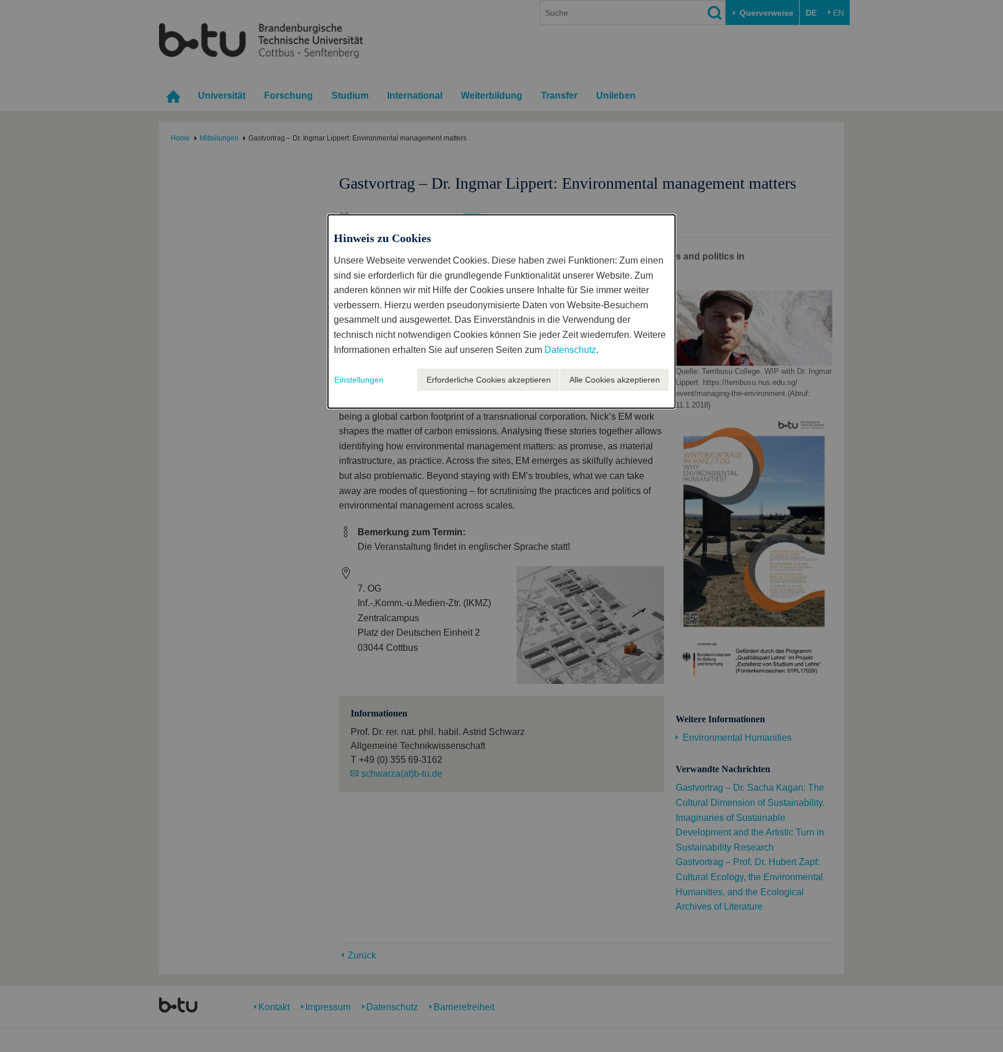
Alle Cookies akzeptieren (614, 379)
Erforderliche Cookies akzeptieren (489, 379)
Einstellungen (359, 379)
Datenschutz (570, 350)
